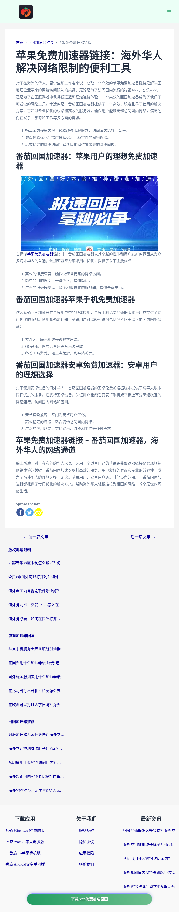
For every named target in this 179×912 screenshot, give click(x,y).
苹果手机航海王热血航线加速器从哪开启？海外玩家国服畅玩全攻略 (36, 649)
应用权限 (86, 853)
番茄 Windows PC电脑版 (25, 831)
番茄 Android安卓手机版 (25, 864)
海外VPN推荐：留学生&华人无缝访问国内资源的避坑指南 (36, 791)
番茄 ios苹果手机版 (25, 853)
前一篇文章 (36, 537)
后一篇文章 (143, 537)
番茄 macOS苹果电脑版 (25, 842)
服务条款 (86, 831)
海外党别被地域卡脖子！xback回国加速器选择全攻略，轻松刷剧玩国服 (36, 749)
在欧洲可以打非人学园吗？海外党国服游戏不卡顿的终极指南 (36, 705)
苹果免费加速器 (40, 254)
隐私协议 (86, 842)
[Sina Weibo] (38, 512)
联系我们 (86, 864)
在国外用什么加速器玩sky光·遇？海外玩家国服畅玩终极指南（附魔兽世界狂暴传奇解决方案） (36, 663)
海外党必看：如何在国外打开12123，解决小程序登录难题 (36, 619)
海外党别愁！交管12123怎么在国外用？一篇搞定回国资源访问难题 (36, 605)
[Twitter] (29, 512)
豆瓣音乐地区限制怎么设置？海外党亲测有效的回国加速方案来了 (36, 563)
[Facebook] (20, 512)
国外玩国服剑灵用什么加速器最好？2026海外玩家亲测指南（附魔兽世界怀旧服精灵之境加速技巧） (36, 677)
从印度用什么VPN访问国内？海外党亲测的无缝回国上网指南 (36, 763)
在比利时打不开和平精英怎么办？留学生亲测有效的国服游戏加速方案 (36, 691)
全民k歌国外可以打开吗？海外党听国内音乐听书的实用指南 (36, 577)
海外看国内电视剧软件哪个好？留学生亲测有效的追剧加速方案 (36, 591)
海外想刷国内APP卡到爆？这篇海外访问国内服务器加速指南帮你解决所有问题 (36, 777)
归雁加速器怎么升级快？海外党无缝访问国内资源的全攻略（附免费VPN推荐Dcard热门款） (36, 735)
